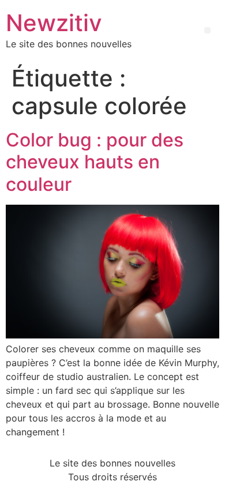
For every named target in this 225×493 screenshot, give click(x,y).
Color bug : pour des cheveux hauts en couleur (94, 162)
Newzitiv (54, 23)
